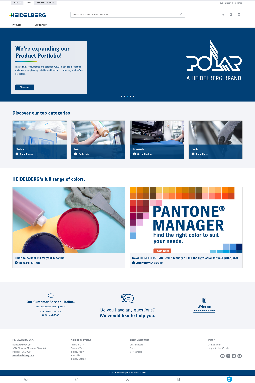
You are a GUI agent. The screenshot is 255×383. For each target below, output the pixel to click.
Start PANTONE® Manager (149, 263)
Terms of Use (77, 345)
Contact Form (214, 345)
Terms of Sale (77, 348)
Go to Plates (26, 154)
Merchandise (136, 352)
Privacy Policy (77, 352)
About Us (75, 355)
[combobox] (127, 15)
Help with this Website (219, 348)
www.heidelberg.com (23, 355)
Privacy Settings (78, 359)
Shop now (24, 87)
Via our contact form (204, 311)
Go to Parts (201, 154)
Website (17, 3)
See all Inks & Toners (29, 263)
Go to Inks (84, 154)
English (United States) (234, 3)
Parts (132, 348)
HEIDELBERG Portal (45, 3)
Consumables (136, 345)
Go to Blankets (144, 154)
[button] (181, 15)
